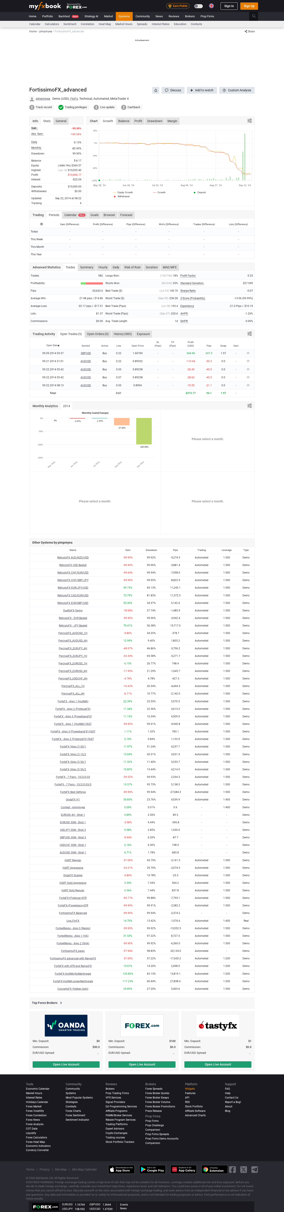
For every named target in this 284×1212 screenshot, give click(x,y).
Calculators (52, 24)
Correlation (87, 24)
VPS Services (113, 1097)
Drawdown (154, 121)
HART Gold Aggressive (72, 882)
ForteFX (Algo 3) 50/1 (73, 761)
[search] (256, 16)
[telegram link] (254, 1169)
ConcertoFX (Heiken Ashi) (72, 988)
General (61, 121)
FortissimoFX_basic (73, 950)
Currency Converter (37, 1150)
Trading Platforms (117, 1124)
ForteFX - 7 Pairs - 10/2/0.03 (73, 777)
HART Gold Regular (72, 890)
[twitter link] (243, 1169)
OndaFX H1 (73, 799)
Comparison (152, 1143)
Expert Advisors (115, 1128)
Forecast (126, 215)
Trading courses (115, 1137)
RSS (187, 1102)
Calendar (34, 24)
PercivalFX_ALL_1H (73, 686)
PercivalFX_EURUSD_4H (73, 671)
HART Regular (73, 860)
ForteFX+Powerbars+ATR (73, 905)
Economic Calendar (37, 1088)
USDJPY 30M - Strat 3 (73, 829)
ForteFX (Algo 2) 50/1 (73, 746)
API (187, 1097)
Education (180, 24)
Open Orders (98, 334)
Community (143, 16)
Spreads (142, 24)
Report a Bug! (233, 1102)
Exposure (143, 334)
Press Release (153, 1110)
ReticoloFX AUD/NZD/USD (73, 557)
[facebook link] (232, 1169)
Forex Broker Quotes (157, 1093)
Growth (108, 121)
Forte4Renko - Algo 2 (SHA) (73, 943)
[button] (173, 90)
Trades (70, 267)
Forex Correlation (36, 1115)
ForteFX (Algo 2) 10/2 (73, 754)
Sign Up (249, 6)
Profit (138, 121)
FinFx (74, 98)
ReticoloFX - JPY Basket (73, 625)
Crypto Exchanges (116, 1133)
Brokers (190, 16)
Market (108, 16)
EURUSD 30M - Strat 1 (73, 822)
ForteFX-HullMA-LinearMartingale (73, 981)
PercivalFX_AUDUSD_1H (72, 633)
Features (190, 1093)
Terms (30, 1169)
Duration (152, 267)
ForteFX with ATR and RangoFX (73, 966)
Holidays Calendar (37, 1102)
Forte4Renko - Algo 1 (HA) (73, 935)
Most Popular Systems (79, 1097)
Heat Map (105, 24)
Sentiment (69, 24)
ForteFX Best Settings (73, 792)
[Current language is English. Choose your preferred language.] (211, 5)
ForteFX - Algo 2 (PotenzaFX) (73, 708)
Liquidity (31, 1133)
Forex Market (33, 1106)
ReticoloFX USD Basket (73, 565)
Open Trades (71, 334)
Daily (116, 267)
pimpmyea (43, 98)
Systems (124, 16)
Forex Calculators (36, 1137)
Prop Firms (207, 16)
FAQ (227, 1088)
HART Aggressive (73, 867)
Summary (86, 267)
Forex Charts (73, 1110)
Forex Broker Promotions (160, 1106)
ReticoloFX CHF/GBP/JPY (73, 580)
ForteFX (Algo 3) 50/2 (73, 769)
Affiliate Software (195, 1110)
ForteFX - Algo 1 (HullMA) (73, 701)
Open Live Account (66, 1064)
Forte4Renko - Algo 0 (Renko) (73, 928)
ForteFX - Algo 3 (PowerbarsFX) (73, 716)
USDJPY (67, 1208)
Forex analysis (34, 1124)
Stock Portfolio (194, 1106)
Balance (123, 121)
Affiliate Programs (116, 1110)
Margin (172, 121)
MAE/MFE (170, 267)
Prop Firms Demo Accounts (161, 1138)
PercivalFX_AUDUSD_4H (72, 640)
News (159, 16)
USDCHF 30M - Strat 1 (73, 845)
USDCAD (95, 1208)
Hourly (103, 267)
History (123, 334)
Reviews (174, 16)
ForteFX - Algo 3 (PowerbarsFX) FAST (73, 731)
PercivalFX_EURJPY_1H (73, 656)
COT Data (31, 1128)
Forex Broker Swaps (157, 1097)
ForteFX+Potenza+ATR (73, 898)
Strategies (72, 1102)
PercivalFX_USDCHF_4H (72, 678)
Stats (47, 121)
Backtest (68, 16)
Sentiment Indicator (77, 1119)
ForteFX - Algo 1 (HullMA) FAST (73, 724)
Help (228, 1093)
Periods (54, 215)
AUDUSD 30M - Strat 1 (73, 852)
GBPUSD (86, 353)
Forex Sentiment (75, 1115)
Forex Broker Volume (157, 1102)
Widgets (190, 1088)
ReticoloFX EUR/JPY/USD (73, 587)
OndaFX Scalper (73, 875)
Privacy (44, 1169)
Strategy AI (91, 16)
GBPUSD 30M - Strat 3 (73, 837)
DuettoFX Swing (73, 610)
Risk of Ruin (132, 267)
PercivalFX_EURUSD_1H (73, 663)
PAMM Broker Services (119, 1115)
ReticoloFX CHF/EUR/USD (73, 572)
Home (32, 16)
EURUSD (67, 1204)
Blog (227, 1110)
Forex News (33, 1119)
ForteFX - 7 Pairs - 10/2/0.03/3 (73, 784)
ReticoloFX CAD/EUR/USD (73, 595)
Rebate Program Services (121, 1119)
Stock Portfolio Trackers (120, 1142)
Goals (95, 215)
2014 (66, 406)
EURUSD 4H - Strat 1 (73, 814)
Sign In (229, 6)
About (228, 1106)
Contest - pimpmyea (73, 807)
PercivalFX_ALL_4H (73, 693)
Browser (109, 215)
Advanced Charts (195, 1115)
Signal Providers (115, 1102)
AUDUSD (86, 361)
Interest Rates (161, 24)
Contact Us (231, 1097)
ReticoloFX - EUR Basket (73, 618)
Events (124, 1204)
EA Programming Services (121, 1106)
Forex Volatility (35, 1110)
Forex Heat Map (35, 1142)
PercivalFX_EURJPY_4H (73, 648)
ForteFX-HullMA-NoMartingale (73, 973)
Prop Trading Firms (117, 1093)
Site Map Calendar (84, 1169)
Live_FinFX (73, 920)
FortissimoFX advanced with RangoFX (73, 958)
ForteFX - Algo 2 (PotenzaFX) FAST (73, 739)
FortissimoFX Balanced (73, 913)
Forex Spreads (153, 1088)
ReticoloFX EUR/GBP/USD (72, 603)
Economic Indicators (38, 1146)
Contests (196, 24)
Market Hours (123, 24)
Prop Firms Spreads (157, 1134)
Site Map (61, 1169)
